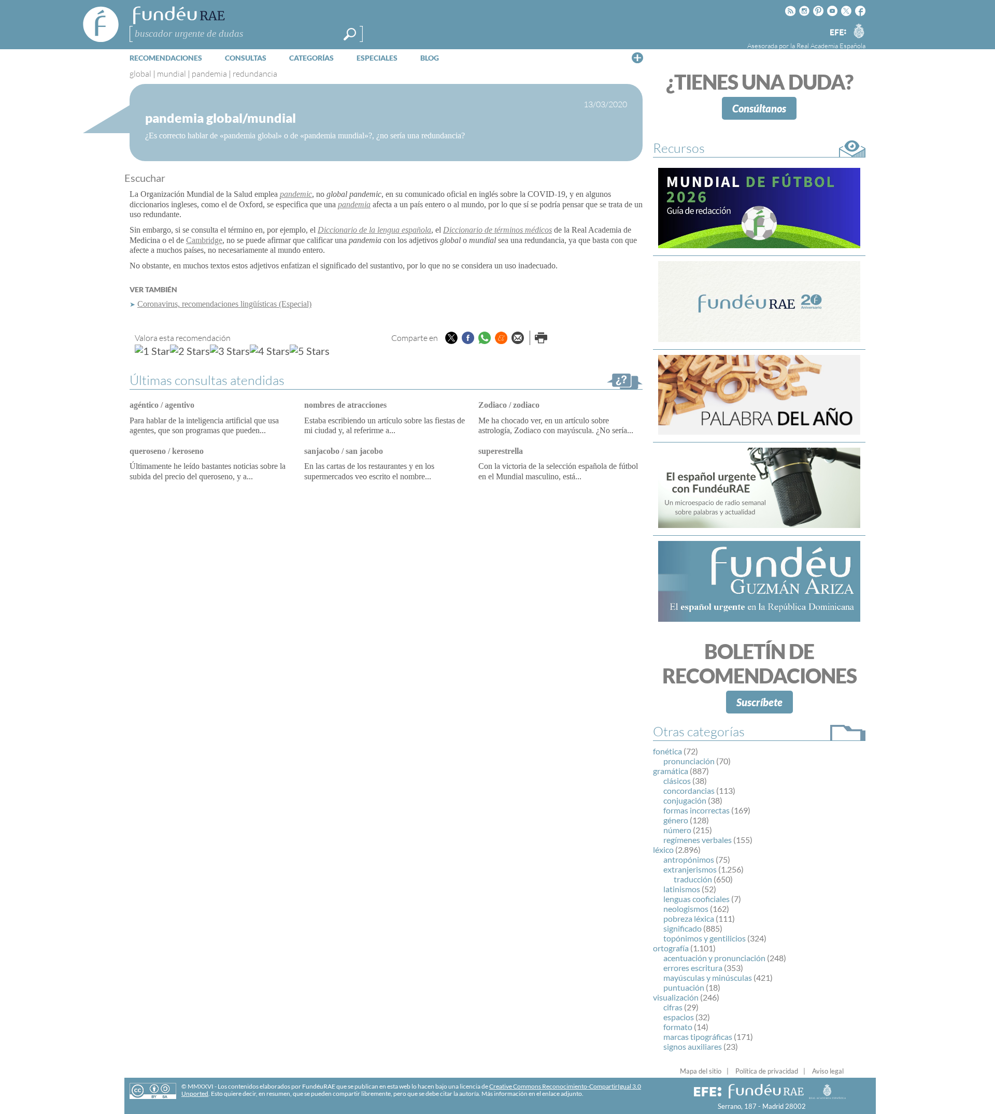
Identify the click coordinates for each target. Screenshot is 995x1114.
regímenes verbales (697, 840)
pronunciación (689, 761)
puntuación (683, 987)
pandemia (209, 73)
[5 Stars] (310, 351)
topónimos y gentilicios (704, 938)
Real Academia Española (831, 45)
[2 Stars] (190, 351)
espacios (678, 1017)
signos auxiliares (692, 1046)
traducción (693, 879)
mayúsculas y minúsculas (707, 977)
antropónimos (688, 859)
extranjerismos (690, 869)
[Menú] (637, 57)
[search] (350, 34)
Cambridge (204, 240)
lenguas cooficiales (696, 899)
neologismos (685, 908)
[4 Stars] (270, 351)
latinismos (681, 889)
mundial (171, 73)
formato (677, 1027)
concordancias (689, 790)
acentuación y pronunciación (714, 958)
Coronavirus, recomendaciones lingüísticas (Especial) (224, 303)
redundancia (255, 73)
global (140, 73)
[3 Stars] (230, 351)
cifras (673, 1007)
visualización (676, 997)
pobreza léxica (688, 918)
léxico (663, 849)
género (675, 820)
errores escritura (692, 968)
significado (682, 928)
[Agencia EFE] (837, 32)
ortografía (671, 948)
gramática (670, 771)
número (677, 830)
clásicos (677, 780)
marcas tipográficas (697, 1036)
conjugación (684, 800)
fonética (667, 751)
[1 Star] (152, 351)
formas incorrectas (696, 810)
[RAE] (858, 30)
